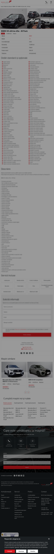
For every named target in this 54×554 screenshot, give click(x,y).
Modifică (32, 551)
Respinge (21, 551)
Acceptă (9, 551)
